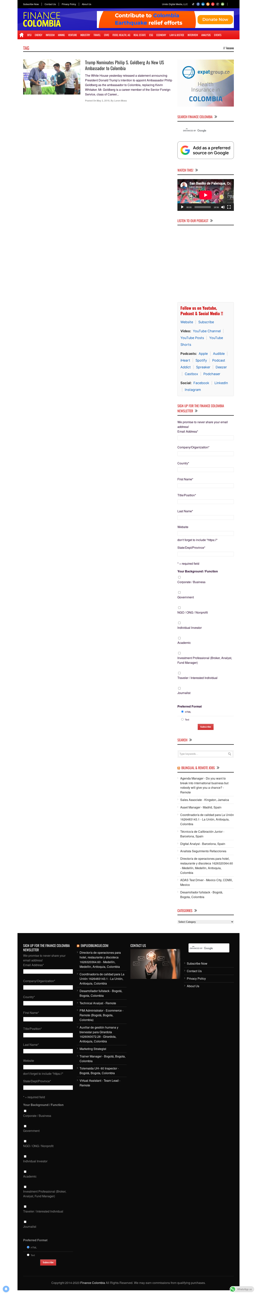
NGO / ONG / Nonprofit (192, 612)
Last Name (185, 511)
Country (183, 463)
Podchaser (211, 374)
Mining (61, 35)
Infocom (50, 35)
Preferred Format (189, 706)
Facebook (201, 383)
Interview (193, 35)
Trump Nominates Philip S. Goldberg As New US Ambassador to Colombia (124, 65)
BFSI (29, 35)
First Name (185, 479)
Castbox (191, 374)
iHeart (185, 360)
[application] (205, 195)
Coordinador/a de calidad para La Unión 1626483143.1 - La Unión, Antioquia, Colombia (207, 819)
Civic (106, 35)
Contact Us (50, 4)
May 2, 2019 (103, 100)
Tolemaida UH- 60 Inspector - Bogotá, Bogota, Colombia (99, 1070)
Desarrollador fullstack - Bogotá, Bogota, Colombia (201, 894)
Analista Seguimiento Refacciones (203, 851)
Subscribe (206, 322)
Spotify (201, 360)
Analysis (206, 35)
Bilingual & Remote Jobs (198, 767)
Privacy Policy (69, 4)
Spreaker (203, 367)
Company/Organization (193, 447)
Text (187, 719)
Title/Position (186, 495)
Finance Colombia (92, 1283)
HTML (188, 711)
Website (186, 322)
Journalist (183, 693)
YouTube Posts (192, 338)
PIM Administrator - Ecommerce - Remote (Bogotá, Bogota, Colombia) (101, 1015)
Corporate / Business (191, 582)
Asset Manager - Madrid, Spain (200, 807)
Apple (203, 354)
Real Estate (140, 35)
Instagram (193, 390)
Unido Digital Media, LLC (175, 4)
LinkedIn (221, 383)
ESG (151, 35)
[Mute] (223, 207)
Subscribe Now (31, 4)
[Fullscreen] (229, 207)
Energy (38, 35)
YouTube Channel (207, 331)
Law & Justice (177, 35)
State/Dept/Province (191, 547)
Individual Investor (189, 627)
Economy (161, 35)
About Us (86, 4)
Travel (97, 35)
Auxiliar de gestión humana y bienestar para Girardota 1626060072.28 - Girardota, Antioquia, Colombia (99, 1034)
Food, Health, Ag (121, 35)
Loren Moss (120, 100)
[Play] (182, 207)
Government (185, 597)
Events (217, 35)
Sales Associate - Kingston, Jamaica (204, 800)
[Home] (21, 35)
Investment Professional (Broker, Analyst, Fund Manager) (204, 660)
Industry (85, 35)
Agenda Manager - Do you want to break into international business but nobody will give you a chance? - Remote (204, 785)
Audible (219, 354)
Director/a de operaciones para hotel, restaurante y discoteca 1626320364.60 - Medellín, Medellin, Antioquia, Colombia (206, 865)
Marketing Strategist (93, 1049)
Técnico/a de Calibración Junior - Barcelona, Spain (202, 833)
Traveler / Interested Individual (197, 678)
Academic (184, 642)
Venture (72, 35)
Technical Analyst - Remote (98, 1003)
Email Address (187, 431)
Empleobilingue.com (94, 945)
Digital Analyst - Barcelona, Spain (202, 844)
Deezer (221, 367)
